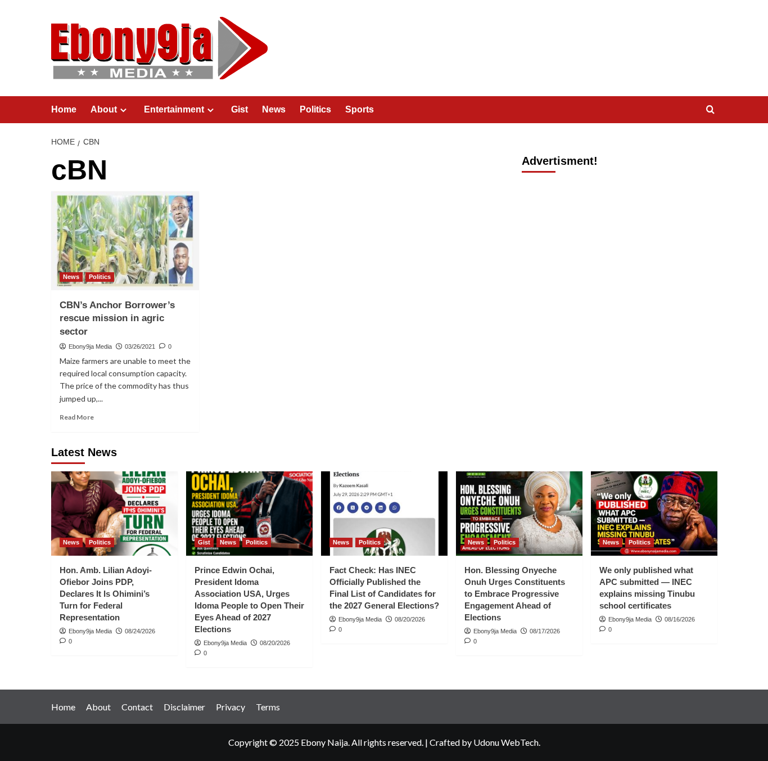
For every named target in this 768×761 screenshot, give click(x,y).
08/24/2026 (140, 631)
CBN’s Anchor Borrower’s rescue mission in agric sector (117, 318)
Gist (239, 109)
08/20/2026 (275, 643)
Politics (315, 109)
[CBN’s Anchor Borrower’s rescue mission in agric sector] (125, 240)
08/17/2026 (545, 631)
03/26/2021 (140, 346)
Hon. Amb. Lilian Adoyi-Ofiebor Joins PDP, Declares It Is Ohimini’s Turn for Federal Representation (106, 593)
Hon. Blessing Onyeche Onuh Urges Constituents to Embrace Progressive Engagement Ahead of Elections (514, 593)
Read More (77, 417)
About (104, 109)
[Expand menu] (123, 110)
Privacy (230, 706)
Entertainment (174, 109)
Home (63, 109)
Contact (137, 706)
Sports (359, 109)
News (274, 109)
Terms (268, 706)
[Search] (710, 110)
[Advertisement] (619, 258)
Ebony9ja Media (90, 346)
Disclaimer (184, 706)
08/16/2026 (680, 619)
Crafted (445, 742)
